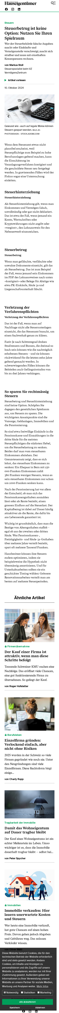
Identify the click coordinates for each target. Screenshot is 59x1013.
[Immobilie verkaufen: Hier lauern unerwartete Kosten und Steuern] (29, 885)
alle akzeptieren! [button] (27, 1002)
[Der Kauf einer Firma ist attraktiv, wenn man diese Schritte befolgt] (29, 625)
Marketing (45, 992)
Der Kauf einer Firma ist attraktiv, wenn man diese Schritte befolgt (26, 656)
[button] (8, 116)
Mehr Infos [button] (42, 986)
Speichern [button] (15, 1007)
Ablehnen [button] (40, 1007)
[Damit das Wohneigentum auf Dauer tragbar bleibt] (29, 804)
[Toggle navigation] (53, 3)
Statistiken (29, 992)
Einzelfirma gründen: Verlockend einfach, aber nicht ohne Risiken (26, 744)
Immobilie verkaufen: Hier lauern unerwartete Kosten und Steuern (27, 914)
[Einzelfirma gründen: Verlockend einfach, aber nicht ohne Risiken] (29, 713)
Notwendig (12, 992)
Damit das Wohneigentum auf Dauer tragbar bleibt (27, 830)
